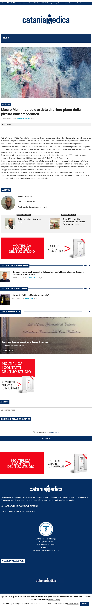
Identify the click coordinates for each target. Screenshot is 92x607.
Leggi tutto (8, 350)
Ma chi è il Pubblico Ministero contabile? (30, 295)
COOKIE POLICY (30, 511)
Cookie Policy (54, 600)
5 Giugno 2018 (19, 298)
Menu (6, 38)
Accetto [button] (84, 604)
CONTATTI (5, 511)
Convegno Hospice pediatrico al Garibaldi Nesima (25, 342)
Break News (6, 104)
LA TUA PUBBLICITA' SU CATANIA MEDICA (21, 506)
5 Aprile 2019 (8, 345)
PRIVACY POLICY (16, 511)
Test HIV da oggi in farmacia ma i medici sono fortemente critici (75, 221)
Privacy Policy (55, 432)
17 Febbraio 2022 (20, 278)
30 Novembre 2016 (9, 118)
